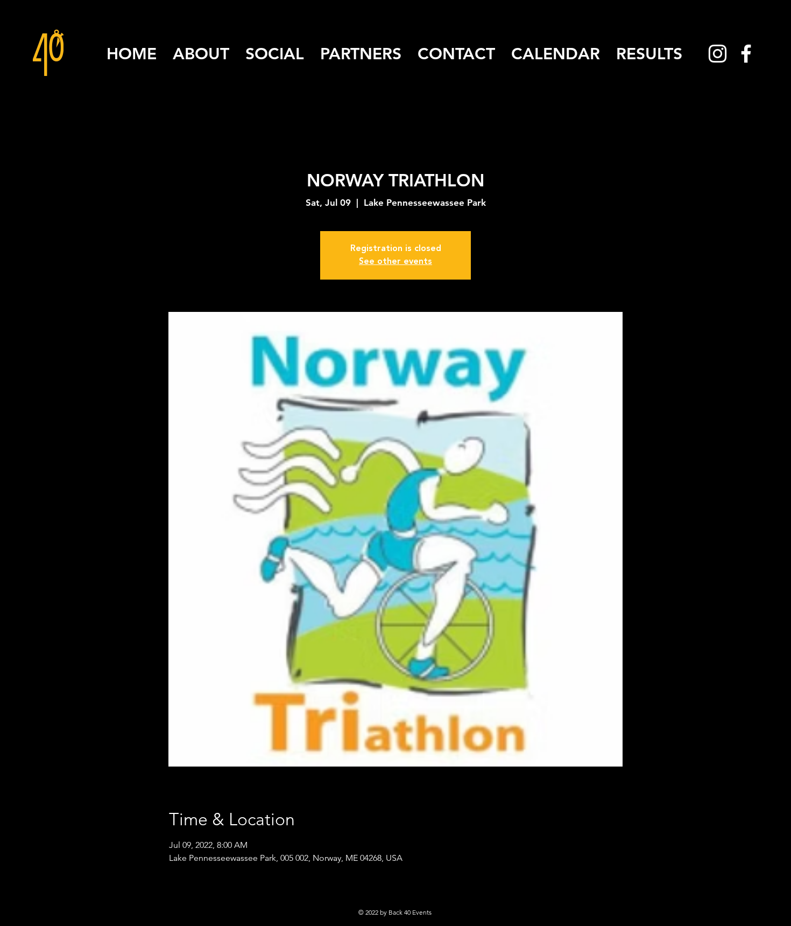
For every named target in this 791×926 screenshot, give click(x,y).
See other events (395, 261)
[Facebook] (746, 53)
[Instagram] (717, 53)
